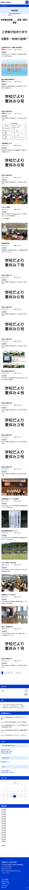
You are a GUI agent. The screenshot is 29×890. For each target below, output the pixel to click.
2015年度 (4, 829)
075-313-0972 (8, 866)
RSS (4, 845)
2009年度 (4, 839)
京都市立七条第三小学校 (6, 751)
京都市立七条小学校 (5, 749)
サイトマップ (5, 873)
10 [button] (18, 673)
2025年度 (4, 811)
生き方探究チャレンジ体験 (8, 706)
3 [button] (6, 673)
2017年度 (4, 825)
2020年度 (4, 820)
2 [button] (4, 673)
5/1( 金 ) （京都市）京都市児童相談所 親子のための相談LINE (14, 722)
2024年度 (4, 813)
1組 (22, 707)
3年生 (9, 704)
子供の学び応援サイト (6, 770)
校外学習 (16, 704)
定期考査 (23, 706)
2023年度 (4, 814)
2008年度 (4, 841)
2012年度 (4, 834)
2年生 (7, 704)
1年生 (4, 704)
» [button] (20, 673)
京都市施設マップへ (5, 761)
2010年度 (4, 838)
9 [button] (16, 673)
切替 (26, 694)
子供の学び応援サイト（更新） (7, 772)
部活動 (12, 704)
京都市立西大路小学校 (6, 753)
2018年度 (4, 823)
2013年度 (4, 832)
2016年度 (4, 827)
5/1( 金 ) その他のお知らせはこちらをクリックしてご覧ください (14, 735)
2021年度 (4, 818)
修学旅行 (21, 704)
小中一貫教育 (6, 218)
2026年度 (4, 809)
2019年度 (4, 822)
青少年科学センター (17, 707)
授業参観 (5, 707)
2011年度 (4, 836)
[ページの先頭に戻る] (27, 888)
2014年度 (4, 830)
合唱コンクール (17, 706)
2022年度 (4, 816)
